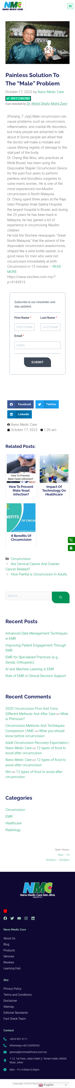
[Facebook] (5, 918)
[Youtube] (19, 918)
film (8, 772)
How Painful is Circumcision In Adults (39, 574)
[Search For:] (28, 597)
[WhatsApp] (71, 540)
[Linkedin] (33, 918)
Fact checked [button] (13, 104)
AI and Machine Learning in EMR (29, 669)
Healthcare (13, 823)
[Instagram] (26, 918)
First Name (22, 317)
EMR (9, 816)
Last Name (48, 317)
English (48, 1084)
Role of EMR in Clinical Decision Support (35, 676)
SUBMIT (37, 362)
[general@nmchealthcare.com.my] (71, 548)
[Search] (61, 597)
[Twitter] (12, 918)
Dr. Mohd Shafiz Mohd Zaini (47, 104)
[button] (70, 6)
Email (18, 335)
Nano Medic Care (18, 760)
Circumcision (21, 559)
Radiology (13, 830)
